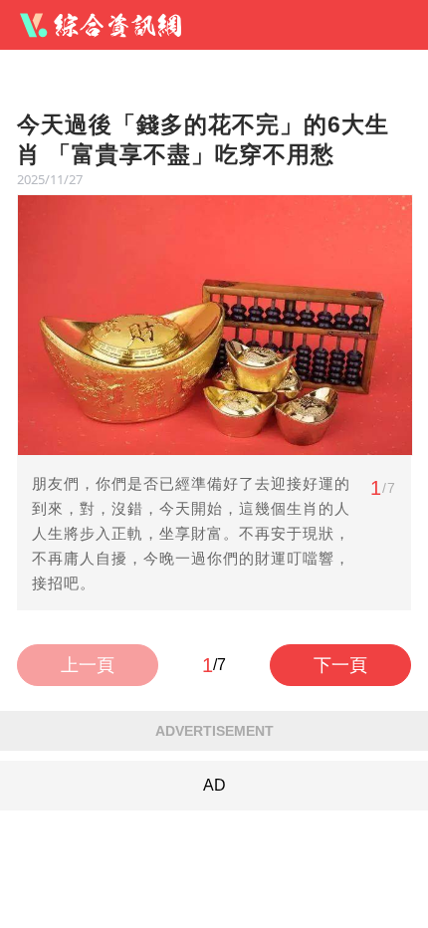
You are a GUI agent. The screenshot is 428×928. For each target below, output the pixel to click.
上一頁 (87, 665)
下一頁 (340, 665)
